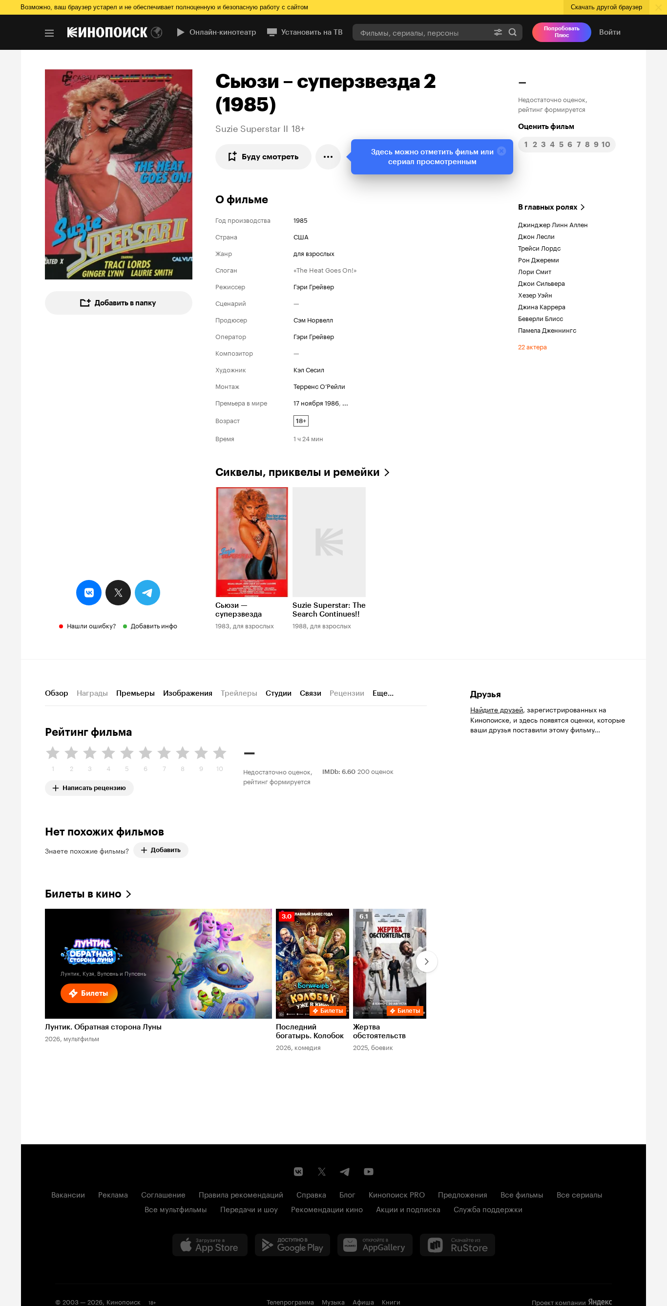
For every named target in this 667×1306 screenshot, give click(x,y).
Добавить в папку (125, 303)
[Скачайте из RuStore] (457, 1245)
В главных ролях (548, 207)
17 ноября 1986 (316, 402)
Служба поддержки (488, 1208)
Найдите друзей (496, 709)
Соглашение (163, 1193)
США (301, 236)
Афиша (363, 1301)
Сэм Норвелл (313, 319)
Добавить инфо (154, 625)
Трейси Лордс (539, 247)
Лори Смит (534, 271)
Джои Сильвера (541, 282)
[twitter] (118, 592)
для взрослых (313, 252)
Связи (310, 693)
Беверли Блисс (540, 317)
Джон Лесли (536, 235)
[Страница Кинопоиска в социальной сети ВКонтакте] (298, 1172)
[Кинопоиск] (107, 32)
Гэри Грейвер (313, 286)
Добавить (166, 850)
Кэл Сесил (308, 369)
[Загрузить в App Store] (210, 1245)
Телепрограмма (290, 1301)
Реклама (113, 1193)
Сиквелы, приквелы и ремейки (297, 472)
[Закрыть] (501, 151)
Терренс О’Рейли (319, 385)
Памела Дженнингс (547, 329)
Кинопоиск (123, 1301)
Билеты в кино (83, 893)
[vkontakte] (89, 592)
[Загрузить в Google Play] (292, 1245)
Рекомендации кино (327, 1208)
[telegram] (147, 592)
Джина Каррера (541, 306)
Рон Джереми (538, 259)
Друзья (485, 694)
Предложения (462, 1193)
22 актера (532, 346)
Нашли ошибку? (91, 625)
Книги (391, 1301)
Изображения (187, 693)
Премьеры (135, 693)
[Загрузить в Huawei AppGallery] (375, 1245)
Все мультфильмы (176, 1208)
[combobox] (420, 32)
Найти (512, 32)
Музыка (333, 1301)
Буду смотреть (270, 156)
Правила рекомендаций (241, 1193)
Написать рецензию (94, 786)
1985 (300, 219)
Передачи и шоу (249, 1208)
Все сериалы (580, 1193)
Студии (279, 693)
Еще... (383, 693)
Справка (311, 1193)
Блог (347, 1193)
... (345, 402)
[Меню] (49, 33)
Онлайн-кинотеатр (222, 32)
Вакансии (68, 1193)
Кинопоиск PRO (397, 1193)
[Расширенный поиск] (498, 32)
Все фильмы (521, 1193)
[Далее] (427, 961)
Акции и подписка (408, 1208)
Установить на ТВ (312, 32)
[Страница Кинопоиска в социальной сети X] (322, 1172)
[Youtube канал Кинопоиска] (369, 1172)
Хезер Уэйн (535, 294)
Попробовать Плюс (562, 32)
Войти (610, 32)
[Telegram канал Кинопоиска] (345, 1172)
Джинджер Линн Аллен (553, 224)
